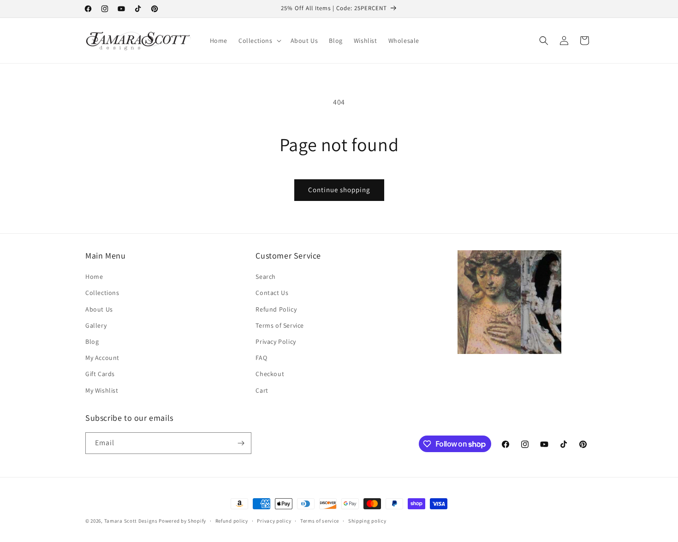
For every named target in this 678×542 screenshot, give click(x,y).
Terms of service (319, 521)
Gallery (96, 325)
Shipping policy (367, 521)
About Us (99, 309)
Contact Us (272, 293)
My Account (102, 357)
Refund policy (231, 521)
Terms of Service (280, 325)
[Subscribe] (241, 443)
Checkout (270, 374)
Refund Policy (276, 309)
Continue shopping (339, 189)
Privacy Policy (276, 341)
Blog (92, 341)
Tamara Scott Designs (131, 521)
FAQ (261, 357)
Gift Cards (100, 374)
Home (94, 276)
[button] (259, 40)
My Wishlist (102, 390)
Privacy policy (274, 521)
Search (266, 276)
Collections (102, 293)
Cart (262, 390)
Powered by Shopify (182, 521)
